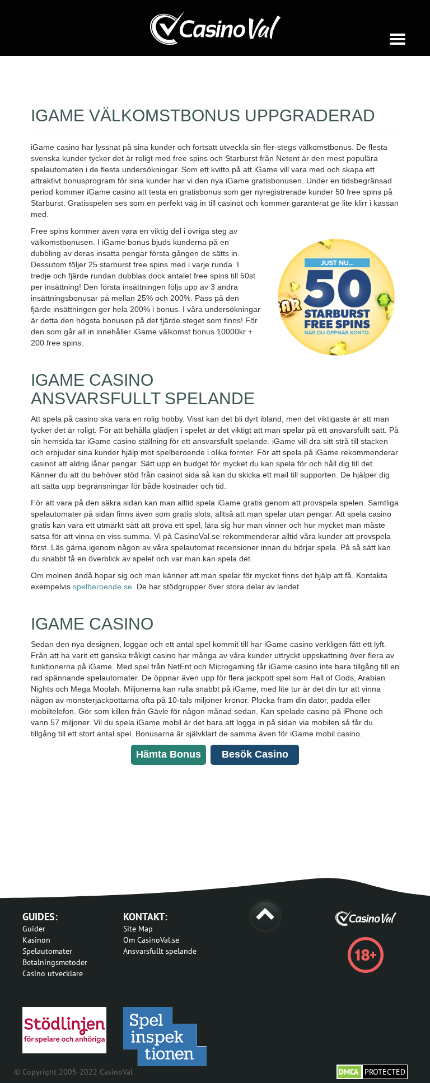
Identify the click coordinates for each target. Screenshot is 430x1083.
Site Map (138, 929)
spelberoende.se (102, 586)
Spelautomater (47, 951)
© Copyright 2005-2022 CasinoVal (73, 1072)
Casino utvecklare (52, 973)
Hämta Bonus (168, 754)
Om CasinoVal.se (151, 940)
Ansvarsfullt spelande (160, 951)
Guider (33, 929)
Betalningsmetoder (54, 962)
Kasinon (36, 940)
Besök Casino (255, 754)
